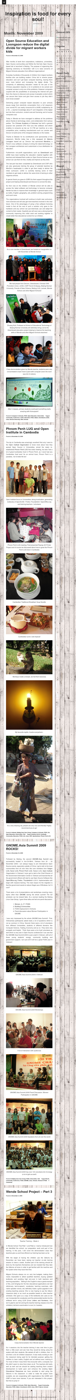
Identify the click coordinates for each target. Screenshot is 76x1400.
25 (62, 62)
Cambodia (43, 834)
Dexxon (17, 137)
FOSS (25, 416)
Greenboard (44, 152)
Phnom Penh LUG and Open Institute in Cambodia (27, 430)
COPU (28, 179)
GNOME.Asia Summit (40, 859)
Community (9, 417)
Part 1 (24, 1246)
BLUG (38, 834)
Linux (7, 419)
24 (59, 62)
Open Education (32, 416)
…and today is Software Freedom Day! (64, 77)
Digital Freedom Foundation (61, 137)
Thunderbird (27, 880)
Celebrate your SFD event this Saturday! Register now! (63, 97)
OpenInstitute (36, 836)
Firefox (20, 880)
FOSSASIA (60, 144)
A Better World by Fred (64, 169)
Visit (24, 834)
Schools (26, 419)
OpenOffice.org (11, 880)
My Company (61, 156)
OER (21, 419)
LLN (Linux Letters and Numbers (35, 1300)
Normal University (15, 419)
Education (27, 417)
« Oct (58, 69)
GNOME (23, 894)
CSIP (8, 1378)
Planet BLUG (61, 172)
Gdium (36, 417)
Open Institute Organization (19, 445)
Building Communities (22, 906)
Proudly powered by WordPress (28, 1397)
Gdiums (49, 139)
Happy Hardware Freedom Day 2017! (63, 108)
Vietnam (35, 1180)
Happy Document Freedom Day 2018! (63, 87)
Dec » (63, 69)
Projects (40, 1387)
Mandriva (47, 141)
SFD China (60, 159)
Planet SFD (60, 182)
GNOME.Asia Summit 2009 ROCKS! (26, 847)
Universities (40, 416)
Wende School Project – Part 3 (29, 1191)
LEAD (8, 155)
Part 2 (32, 1246)
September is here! (63, 121)
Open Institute (47, 871)
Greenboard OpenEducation (61, 150)
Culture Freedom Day (63, 134)
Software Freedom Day (64, 162)
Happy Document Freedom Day (62, 103)
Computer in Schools (17, 416)
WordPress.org (61, 197)
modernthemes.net (51, 1397)
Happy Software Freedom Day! (62, 118)
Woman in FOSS (42, 1180)
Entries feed (60, 192)
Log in (58, 190)
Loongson (9, 141)
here (26, 897)
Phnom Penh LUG (21, 449)
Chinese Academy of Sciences (26, 123)
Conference (16, 417)
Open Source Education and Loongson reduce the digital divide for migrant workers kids (27, 46)
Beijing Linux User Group (24, 832)
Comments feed (61, 195)
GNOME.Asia (61, 146)
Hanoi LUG (14, 871)
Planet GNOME (61, 175)
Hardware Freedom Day (64, 154)
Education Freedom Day (64, 141)
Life (49, 832)
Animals (14, 832)
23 (57, 62)
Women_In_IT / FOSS (22, 904)
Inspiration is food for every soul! (38, 16)
